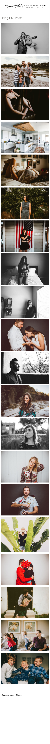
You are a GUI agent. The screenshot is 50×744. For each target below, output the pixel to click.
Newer (19, 695)
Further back (8, 695)
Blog (5, 18)
